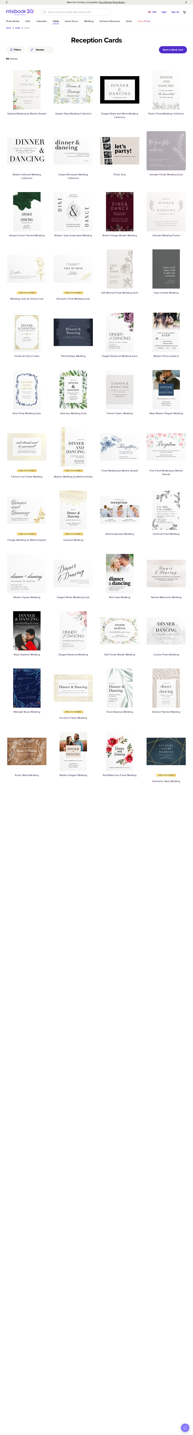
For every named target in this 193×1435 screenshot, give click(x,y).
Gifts (27, 21)
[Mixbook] (20, 12)
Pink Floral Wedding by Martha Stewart (166, 472)
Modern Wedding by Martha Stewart (73, 476)
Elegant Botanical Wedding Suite (120, 356)
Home (8, 28)
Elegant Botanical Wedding (73, 654)
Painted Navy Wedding (73, 356)
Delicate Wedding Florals (166, 235)
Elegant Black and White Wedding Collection (119, 115)
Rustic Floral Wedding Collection (166, 113)
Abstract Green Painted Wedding (27, 235)
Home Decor (71, 21)
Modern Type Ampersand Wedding (73, 235)
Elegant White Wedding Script (73, 597)
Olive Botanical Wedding (119, 712)
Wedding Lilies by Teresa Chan (26, 298)
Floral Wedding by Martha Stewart (119, 470)
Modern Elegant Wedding (73, 775)
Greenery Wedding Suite (73, 413)
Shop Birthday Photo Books (112, 2)
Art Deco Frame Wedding (73, 718)
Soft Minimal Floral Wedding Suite (119, 292)
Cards (56, 21)
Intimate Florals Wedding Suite (166, 174)
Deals (129, 21)
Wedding (88, 21)
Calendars (41, 21)
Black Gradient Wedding (27, 654)
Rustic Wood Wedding (27, 775)
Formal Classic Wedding (120, 413)
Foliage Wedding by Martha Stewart (27, 540)
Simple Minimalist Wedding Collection (73, 176)
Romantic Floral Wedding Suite (73, 298)
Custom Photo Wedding (166, 654)
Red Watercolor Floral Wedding (119, 775)
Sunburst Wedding (73, 540)
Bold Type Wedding (119, 597)
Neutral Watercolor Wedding (166, 597)
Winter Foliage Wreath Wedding (119, 235)
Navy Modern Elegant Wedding (166, 413)
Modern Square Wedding (26, 597)
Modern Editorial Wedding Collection (27, 176)
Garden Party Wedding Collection (73, 113)
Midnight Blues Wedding (27, 712)
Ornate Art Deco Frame (26, 356)
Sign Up (175, 11)
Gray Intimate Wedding (166, 292)
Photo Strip (120, 174)
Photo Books (12, 21)
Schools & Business (110, 21)
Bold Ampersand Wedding (120, 534)
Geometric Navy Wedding (166, 781)
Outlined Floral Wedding (166, 534)
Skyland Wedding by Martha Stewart (26, 113)
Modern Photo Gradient (166, 356)
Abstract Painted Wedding (166, 712)
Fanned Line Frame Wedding (26, 476)
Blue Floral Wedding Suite (27, 413)
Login (164, 11)
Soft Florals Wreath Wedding (119, 654)
